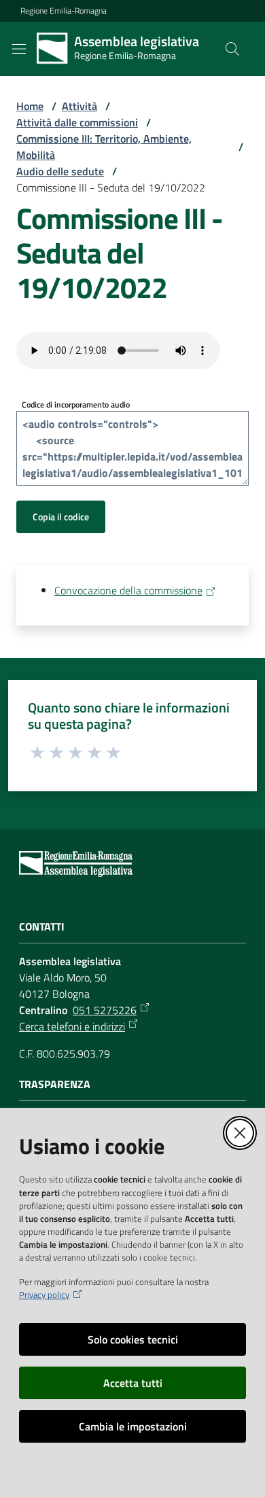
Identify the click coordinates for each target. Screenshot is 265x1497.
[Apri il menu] (19, 49)
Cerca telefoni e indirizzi (72, 1026)
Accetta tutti (132, 1383)
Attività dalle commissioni (77, 122)
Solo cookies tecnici (133, 1339)
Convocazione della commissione (128, 590)
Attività (79, 106)
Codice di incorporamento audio (76, 404)
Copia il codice (61, 516)
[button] (232, 49)
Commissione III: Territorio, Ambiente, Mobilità (104, 146)
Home (29, 106)
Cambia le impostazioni (133, 1426)
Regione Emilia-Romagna (63, 11)
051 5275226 (105, 1010)
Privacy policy (44, 1294)
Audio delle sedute (60, 171)
